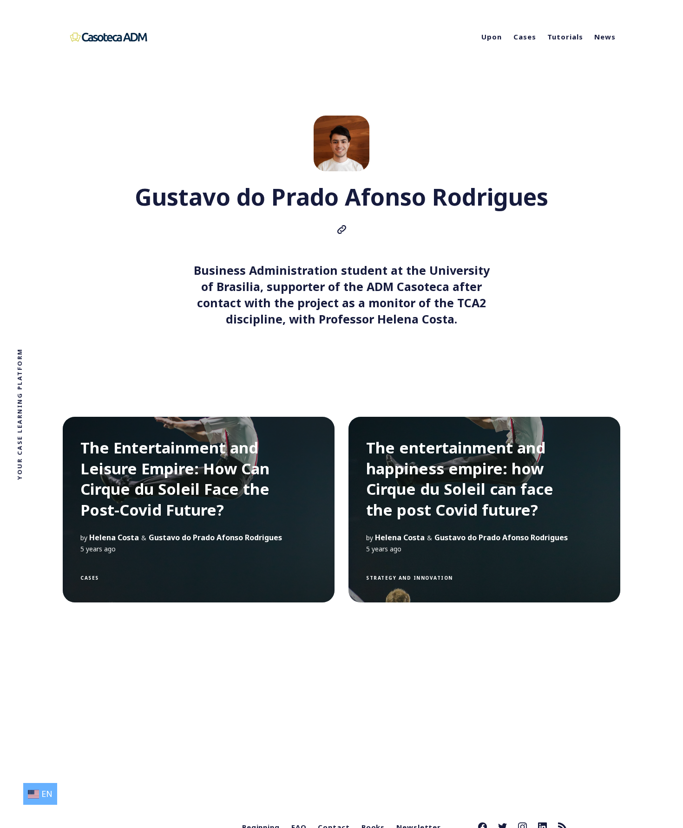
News (605, 36)
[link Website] (341, 230)
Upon (491, 36)
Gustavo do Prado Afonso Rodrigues (215, 537)
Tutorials (565, 36)
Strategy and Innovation (409, 578)
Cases (524, 36)
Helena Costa (114, 537)
